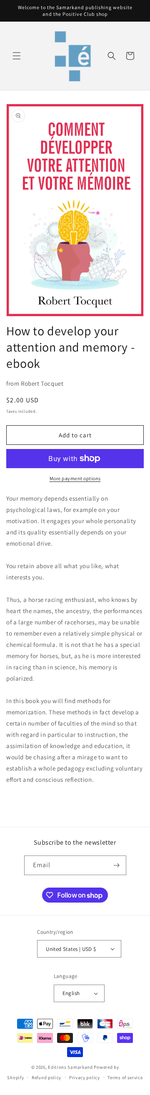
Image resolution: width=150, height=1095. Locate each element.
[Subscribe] (117, 865)
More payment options (75, 478)
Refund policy (46, 1077)
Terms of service (125, 1077)
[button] (17, 56)
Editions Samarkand (70, 1067)
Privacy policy (84, 1077)
